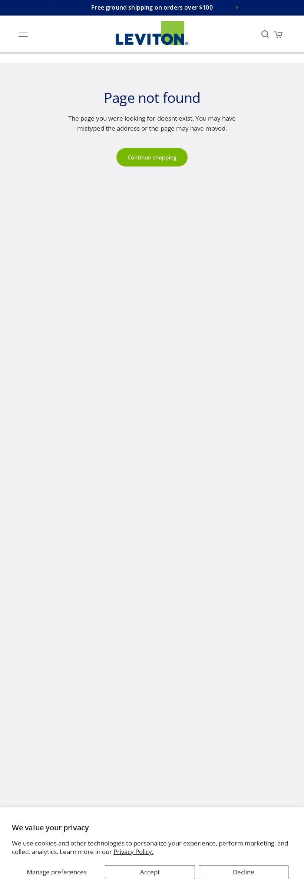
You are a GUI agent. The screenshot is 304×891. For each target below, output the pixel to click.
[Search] (265, 34)
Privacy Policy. (133, 851)
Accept (150, 872)
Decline (243, 872)
